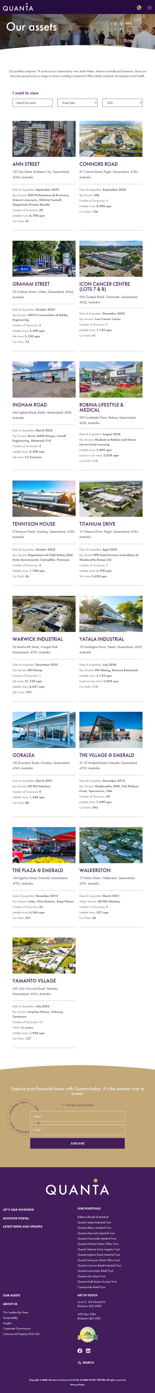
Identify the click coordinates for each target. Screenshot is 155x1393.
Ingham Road (29, 404)
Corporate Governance (17, 1328)
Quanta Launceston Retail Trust (95, 1271)
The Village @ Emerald (106, 755)
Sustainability (10, 1318)
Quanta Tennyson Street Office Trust (99, 1260)
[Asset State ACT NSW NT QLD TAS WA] (122, 103)
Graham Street (31, 284)
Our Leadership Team (15, 1312)
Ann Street (26, 164)
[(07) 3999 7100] (140, 7)
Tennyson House (33, 524)
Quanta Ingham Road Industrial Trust (99, 1255)
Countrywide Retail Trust (91, 1287)
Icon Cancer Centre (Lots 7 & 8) (104, 286)
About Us (10, 1304)
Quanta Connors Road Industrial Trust (99, 1265)
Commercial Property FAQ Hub (21, 1334)
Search (88, 1362)
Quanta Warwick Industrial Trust (96, 1233)
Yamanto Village (34, 980)
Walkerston (95, 870)
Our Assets (11, 1295)
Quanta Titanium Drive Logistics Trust (99, 1249)
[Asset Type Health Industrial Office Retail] (77, 103)
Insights (7, 1323)
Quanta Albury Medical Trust (94, 1228)
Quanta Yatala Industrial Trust (94, 1222)
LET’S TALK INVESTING (18, 1210)
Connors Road (98, 164)
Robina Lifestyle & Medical (101, 407)
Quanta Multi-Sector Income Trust (97, 1282)
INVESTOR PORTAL (16, 1218)
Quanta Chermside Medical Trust (97, 1238)
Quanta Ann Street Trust (91, 1276)
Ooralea (23, 755)
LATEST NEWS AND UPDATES (22, 1226)
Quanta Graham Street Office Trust (98, 1244)
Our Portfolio (89, 1208)
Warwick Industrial (37, 639)
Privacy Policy (77, 1384)
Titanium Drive (97, 524)
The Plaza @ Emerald (37, 870)
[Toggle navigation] (149, 8)
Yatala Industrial (101, 639)
